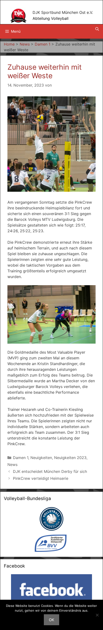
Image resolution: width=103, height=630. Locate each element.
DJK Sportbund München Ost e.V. (63, 12)
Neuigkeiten (41, 457)
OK (51, 619)
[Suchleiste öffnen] (97, 29)
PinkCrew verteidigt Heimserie (40, 478)
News (12, 464)
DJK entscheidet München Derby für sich (50, 471)
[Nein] (97, 615)
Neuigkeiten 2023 (70, 457)
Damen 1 (20, 457)
